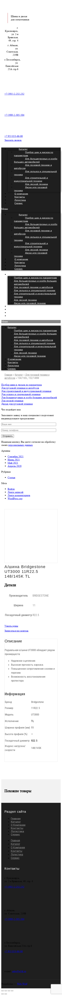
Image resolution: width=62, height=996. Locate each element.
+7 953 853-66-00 (13, 136)
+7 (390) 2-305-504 (14, 114)
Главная (8, 374)
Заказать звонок (13, 140)
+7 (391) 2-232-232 (14, 93)
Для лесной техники (25, 300)
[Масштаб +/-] (12, 990)
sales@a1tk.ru (19, 971)
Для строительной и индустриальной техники (31, 179)
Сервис (18, 203)
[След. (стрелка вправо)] (5, 993)
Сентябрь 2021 (16, 456)
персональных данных (20, 445)
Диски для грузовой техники (30, 189)
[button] (31, 209)
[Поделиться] (5, 990)
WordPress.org (15, 498)
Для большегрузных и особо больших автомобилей (35, 160)
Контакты (13, 362)
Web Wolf (22, 983)
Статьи (11, 477)
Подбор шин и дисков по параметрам (33, 154)
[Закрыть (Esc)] (2, 990)
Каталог (23, 274)
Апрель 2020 (14, 466)
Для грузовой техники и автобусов (33, 166)
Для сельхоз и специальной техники (35, 173)
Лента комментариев (19, 495)
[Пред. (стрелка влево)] (2, 993)
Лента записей (15, 492)
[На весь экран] (9, 990)
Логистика (13, 365)
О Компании (18, 825)
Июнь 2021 (14, 459)
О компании (14, 359)
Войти (11, 488)
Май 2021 (13, 462)
